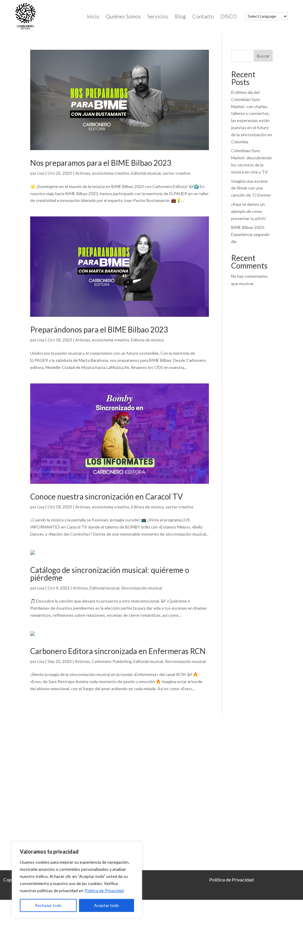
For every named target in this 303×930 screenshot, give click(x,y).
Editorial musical (146, 173)
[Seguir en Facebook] (194, 794)
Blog (180, 16)
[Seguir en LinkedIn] (212, 794)
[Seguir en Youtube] (247, 794)
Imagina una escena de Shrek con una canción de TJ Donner (251, 188)
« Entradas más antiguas (52, 708)
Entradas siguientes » (189, 708)
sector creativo (176, 173)
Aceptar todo (106, 905)
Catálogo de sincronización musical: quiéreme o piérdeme (109, 573)
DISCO (228, 16)
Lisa (40, 173)
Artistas (82, 173)
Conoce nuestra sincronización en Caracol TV (106, 496)
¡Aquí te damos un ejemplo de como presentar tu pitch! (248, 211)
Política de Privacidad (104, 890)
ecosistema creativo (110, 173)
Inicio (93, 16)
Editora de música (147, 339)
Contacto (203, 16)
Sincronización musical (141, 587)
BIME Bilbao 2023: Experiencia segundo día (250, 234)
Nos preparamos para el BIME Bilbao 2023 (100, 163)
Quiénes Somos (123, 16)
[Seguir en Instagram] (177, 794)
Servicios (157, 16)
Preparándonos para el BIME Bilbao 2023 (99, 329)
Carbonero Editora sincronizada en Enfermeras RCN (118, 651)
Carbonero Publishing (112, 661)
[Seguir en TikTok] (229, 794)
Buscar (263, 55)
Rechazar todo (48, 905)
